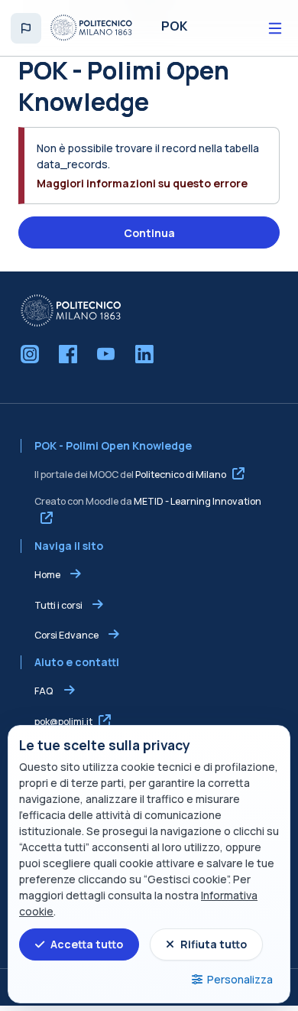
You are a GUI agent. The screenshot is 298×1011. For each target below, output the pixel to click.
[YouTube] (106, 354)
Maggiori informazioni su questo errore (142, 183)
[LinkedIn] (144, 354)
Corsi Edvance (66, 635)
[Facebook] (68, 354)
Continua (149, 233)
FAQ (44, 690)
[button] (26, 28)
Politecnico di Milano (180, 474)
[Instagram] (30, 354)
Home (47, 574)
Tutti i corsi (58, 605)
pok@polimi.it (63, 721)
